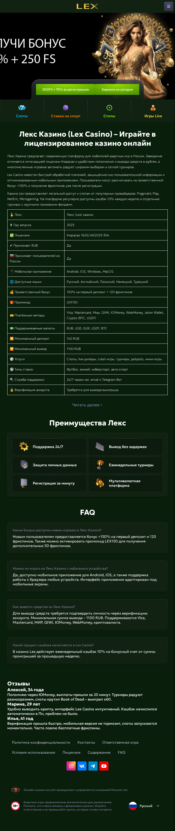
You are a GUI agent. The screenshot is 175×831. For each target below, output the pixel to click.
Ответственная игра (120, 742)
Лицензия (71, 752)
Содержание (99, 752)
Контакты (86, 742)
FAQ (121, 752)
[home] (87, 6)
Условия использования (33, 752)
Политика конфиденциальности (41, 742)
